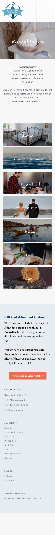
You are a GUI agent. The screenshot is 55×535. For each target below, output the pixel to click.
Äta (6, 449)
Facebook (9, 480)
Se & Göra (9, 445)
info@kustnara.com (13, 410)
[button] (49, 11)
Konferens (9, 436)
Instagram (9, 476)
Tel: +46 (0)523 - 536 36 (16, 405)
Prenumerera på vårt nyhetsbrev (28, 376)
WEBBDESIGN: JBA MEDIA (15, 494)
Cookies (8, 458)
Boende (8, 428)
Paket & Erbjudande (13, 432)
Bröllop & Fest (11, 441)
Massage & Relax (12, 453)
